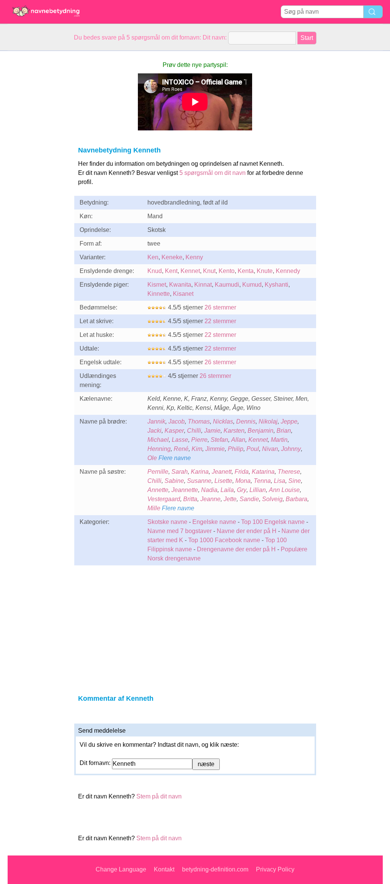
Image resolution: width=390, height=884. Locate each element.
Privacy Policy (275, 869)
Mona (243, 481)
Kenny (194, 257)
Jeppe (289, 421)
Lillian (257, 490)
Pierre (199, 439)
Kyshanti (276, 284)
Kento (227, 271)
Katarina (263, 471)
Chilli (194, 430)
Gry (241, 490)
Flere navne (174, 458)
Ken (152, 257)
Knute (265, 271)
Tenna (262, 481)
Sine (294, 481)
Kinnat (203, 284)
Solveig (272, 499)
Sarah (179, 471)
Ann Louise (284, 490)
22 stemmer (220, 321)
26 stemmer (220, 307)
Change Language (121, 869)
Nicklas (223, 421)
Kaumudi (227, 284)
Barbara (296, 499)
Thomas (199, 421)
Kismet (156, 284)
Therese (289, 471)
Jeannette (184, 490)
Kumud (252, 284)
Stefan (219, 439)
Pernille (157, 471)
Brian (284, 430)
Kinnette (158, 293)
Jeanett (222, 471)
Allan (238, 439)
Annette (157, 490)
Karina (200, 471)
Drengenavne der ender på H (236, 549)
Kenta (246, 271)
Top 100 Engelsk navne (273, 522)
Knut (209, 271)
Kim (197, 449)
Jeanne (210, 499)
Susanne (199, 481)
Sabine (174, 481)
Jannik (156, 421)
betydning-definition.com (215, 869)
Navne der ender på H (247, 531)
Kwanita (180, 284)
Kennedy (288, 271)
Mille (153, 508)
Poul (252, 449)
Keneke (171, 257)
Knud (154, 271)
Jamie (212, 430)
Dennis (246, 421)
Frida (242, 471)
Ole (152, 458)
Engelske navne (214, 522)
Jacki (154, 430)
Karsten (234, 430)
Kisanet (183, 293)
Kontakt (164, 869)
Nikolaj (268, 421)
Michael (158, 439)
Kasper (174, 430)
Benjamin (260, 430)
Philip (235, 449)
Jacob (176, 421)
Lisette (223, 481)
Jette (230, 499)
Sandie (249, 499)
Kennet (190, 271)
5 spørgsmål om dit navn (212, 173)
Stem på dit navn (159, 796)
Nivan (270, 449)
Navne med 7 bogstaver (179, 531)
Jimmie (215, 449)
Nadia (209, 490)
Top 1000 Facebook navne (224, 540)
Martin (279, 439)
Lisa (279, 481)
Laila (227, 490)
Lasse (180, 439)
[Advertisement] (38, 165)
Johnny (291, 449)
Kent (171, 271)
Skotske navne (167, 522)
